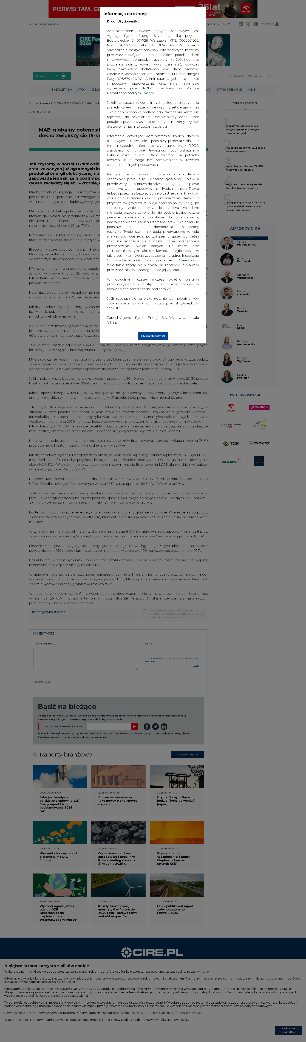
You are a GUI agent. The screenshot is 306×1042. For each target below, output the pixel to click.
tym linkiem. (145, 93)
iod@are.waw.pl (186, 260)
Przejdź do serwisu (153, 335)
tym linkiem (134, 155)
